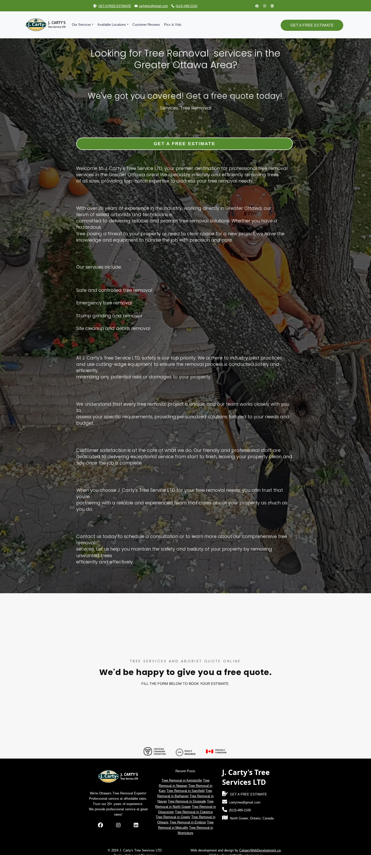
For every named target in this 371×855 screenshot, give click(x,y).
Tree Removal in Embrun (188, 822)
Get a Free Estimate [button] (312, 25)
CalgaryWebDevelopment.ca (260, 850)
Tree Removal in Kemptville (182, 780)
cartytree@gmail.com (153, 6)
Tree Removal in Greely (173, 817)
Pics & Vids (172, 25)
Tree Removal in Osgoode (187, 801)
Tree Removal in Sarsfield (185, 791)
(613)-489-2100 (186, 6)
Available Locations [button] (111, 25)
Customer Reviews (146, 25)
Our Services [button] (81, 25)
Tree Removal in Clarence (194, 812)
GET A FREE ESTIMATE (114, 6)
